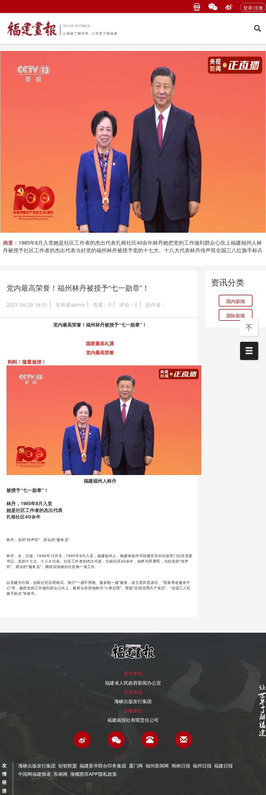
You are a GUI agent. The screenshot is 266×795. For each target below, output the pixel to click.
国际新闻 (235, 315)
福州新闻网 (157, 765)
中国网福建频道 (34, 773)
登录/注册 (253, 7)
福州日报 (202, 765)
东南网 (61, 773)
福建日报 (223, 765)
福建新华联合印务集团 (102, 765)
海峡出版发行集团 (37, 765)
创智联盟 (67, 765)
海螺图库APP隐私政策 (93, 773)
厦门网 (136, 765)
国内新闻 (235, 301)
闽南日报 (180, 765)
